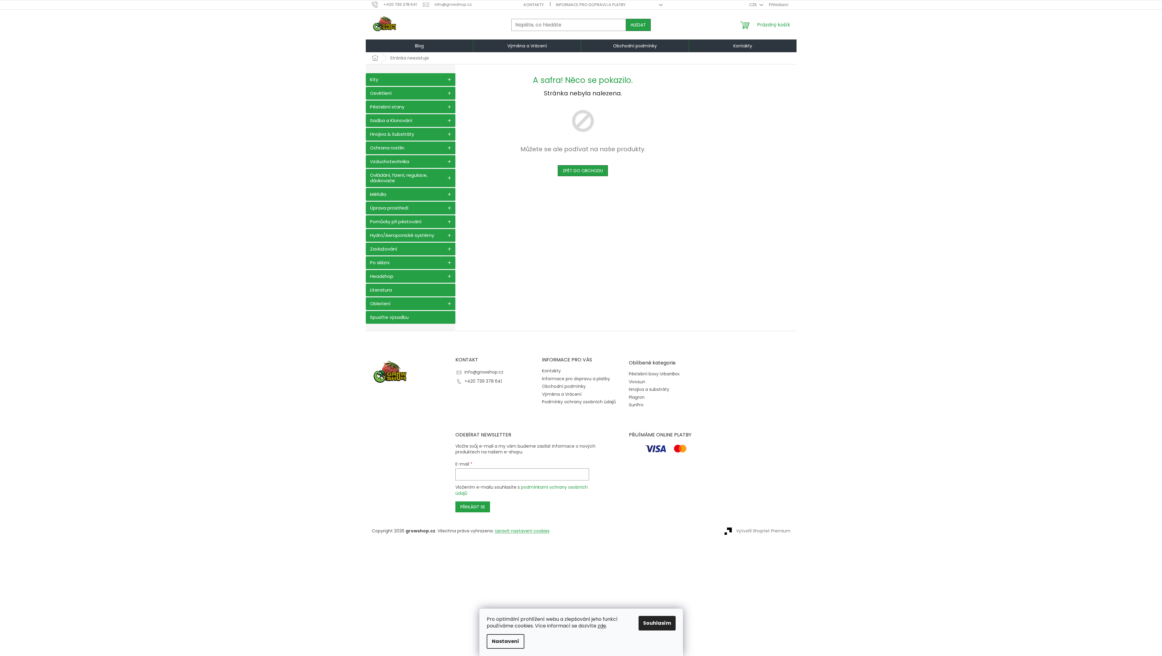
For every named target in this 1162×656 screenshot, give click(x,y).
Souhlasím (657, 623)
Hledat (638, 25)
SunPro (636, 405)
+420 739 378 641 (483, 381)
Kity (374, 79)
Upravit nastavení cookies (522, 531)
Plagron (637, 397)
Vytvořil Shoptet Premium (763, 531)
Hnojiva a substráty (649, 389)
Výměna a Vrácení (561, 394)
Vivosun (637, 382)
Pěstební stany (387, 107)
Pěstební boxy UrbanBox (654, 374)
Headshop (381, 276)
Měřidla (378, 194)
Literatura (381, 290)
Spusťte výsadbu (389, 317)
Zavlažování (383, 249)
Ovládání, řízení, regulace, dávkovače (398, 178)
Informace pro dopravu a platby (591, 5)
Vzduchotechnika (389, 161)
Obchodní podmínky (564, 386)
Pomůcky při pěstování (395, 221)
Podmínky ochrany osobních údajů (579, 402)
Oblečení (380, 303)
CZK (753, 5)
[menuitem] (419, 45)
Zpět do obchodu (583, 171)
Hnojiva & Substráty (392, 134)
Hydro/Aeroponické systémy (402, 235)
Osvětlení (381, 93)
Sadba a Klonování (391, 120)
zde (602, 625)
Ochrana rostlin (387, 148)
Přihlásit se (472, 507)
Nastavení (505, 641)
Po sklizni (379, 262)
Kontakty (534, 5)
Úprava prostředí (389, 208)
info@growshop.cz (483, 372)
